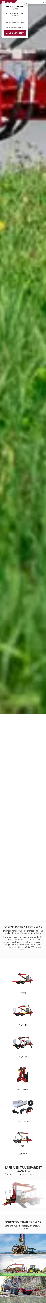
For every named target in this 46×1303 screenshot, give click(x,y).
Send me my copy (15, 33)
